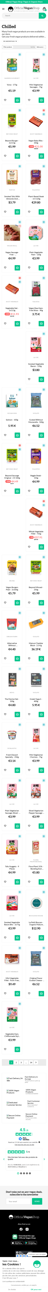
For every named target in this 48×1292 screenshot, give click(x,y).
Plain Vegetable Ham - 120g (36, 253)
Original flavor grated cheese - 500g (36, 979)
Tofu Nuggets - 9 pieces (12, 867)
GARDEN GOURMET (12, 78)
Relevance (41, 47)
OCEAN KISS (12, 413)
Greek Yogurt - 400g (36, 700)
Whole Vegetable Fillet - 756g (36, 532)
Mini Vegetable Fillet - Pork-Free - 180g (12, 979)
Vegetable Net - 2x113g (12, 309)
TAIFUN (12, 190)
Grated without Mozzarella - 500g (36, 421)
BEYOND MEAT (12, 134)
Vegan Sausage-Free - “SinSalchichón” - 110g (12, 253)
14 (31, 1062)
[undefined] (39, 1142)
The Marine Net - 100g (12, 700)
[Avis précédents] (4, 1159)
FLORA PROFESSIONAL (36, 861)
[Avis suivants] (44, 1159)
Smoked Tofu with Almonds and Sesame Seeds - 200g (12, 197)
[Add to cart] (17, 100)
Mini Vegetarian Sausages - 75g (36, 86)
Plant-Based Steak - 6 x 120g (36, 197)
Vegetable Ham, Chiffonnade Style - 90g (12, 1035)
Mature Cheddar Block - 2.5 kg (36, 644)
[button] (10, 41)
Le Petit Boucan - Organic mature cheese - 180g (36, 923)
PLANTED (36, 190)
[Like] (5, 100)
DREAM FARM (12, 636)
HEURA (12, 581)
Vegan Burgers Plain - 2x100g (12, 588)
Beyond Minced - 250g (36, 588)
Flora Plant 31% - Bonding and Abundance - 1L (36, 867)
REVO (12, 692)
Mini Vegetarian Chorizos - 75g (36, 756)
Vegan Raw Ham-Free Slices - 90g (36, 309)
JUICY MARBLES (36, 134)
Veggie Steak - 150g (36, 476)
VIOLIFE (36, 413)
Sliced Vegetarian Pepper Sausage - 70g (36, 812)
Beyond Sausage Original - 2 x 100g (12, 476)
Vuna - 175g (12, 85)
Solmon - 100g (12, 420)
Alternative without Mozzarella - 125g (12, 644)
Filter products (7, 47)
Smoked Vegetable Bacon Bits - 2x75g (12, 923)
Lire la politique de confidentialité (13, 1281)
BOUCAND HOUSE (36, 916)
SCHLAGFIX (12, 748)
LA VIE (36, 78)
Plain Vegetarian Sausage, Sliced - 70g (12, 812)
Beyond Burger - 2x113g (12, 142)
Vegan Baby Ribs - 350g (36, 142)
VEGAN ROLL (12, 246)
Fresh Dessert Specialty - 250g (12, 756)
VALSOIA (36, 302)
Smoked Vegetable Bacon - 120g (36, 365)
